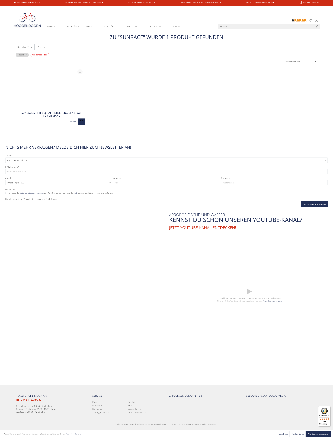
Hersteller (23, 47)
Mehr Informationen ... (73, 434)
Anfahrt (131, 402)
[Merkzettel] (310, 20)
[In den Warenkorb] (81, 121)
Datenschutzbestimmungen (32, 193)
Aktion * (8, 155)
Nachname (226, 178)
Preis (40, 47)
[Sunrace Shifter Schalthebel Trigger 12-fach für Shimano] (52, 89)
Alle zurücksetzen (39, 55)
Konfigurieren (298, 434)
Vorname (117, 178)
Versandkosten (160, 424)
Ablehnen (283, 434)
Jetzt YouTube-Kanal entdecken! (202, 227)
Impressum (97, 405)
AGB (75, 193)
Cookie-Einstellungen (137, 412)
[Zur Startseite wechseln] (27, 16)
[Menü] (328, 407)
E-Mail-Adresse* (12, 167)
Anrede (8, 178)
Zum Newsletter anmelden (314, 204)
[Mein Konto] (316, 20)
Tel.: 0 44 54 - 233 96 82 (28, 399)
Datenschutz (97, 409)
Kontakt (95, 402)
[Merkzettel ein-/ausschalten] (80, 71)
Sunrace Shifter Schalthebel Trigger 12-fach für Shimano (51, 114)
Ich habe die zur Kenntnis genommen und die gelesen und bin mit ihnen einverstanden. (61, 193)
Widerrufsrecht (134, 409)
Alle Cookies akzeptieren (318, 434)
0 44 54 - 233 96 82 (310, 2)
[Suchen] (318, 26)
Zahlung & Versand (100, 412)
